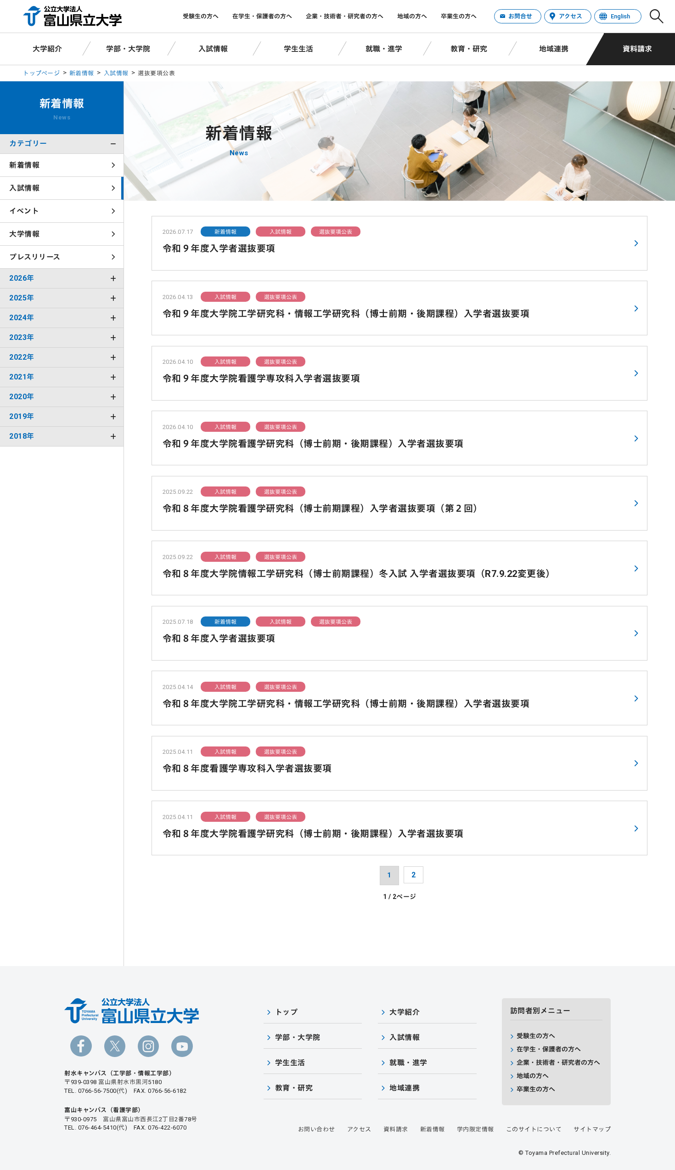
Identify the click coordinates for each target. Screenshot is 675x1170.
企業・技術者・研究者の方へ (344, 16)
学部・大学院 (128, 49)
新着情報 (81, 73)
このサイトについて (534, 1129)
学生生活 (298, 49)
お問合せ (520, 16)
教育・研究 (468, 49)
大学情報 (24, 234)
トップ (286, 1012)
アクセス (570, 16)
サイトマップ (592, 1129)
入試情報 (213, 49)
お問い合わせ (316, 1129)
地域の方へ (412, 16)
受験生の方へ (201, 16)
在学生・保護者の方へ (262, 16)
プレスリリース (35, 257)
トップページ (41, 73)
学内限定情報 (475, 1129)
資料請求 (637, 49)
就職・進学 (384, 49)
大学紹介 (47, 49)
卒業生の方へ (459, 16)
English (620, 16)
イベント (24, 211)
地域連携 (553, 49)
